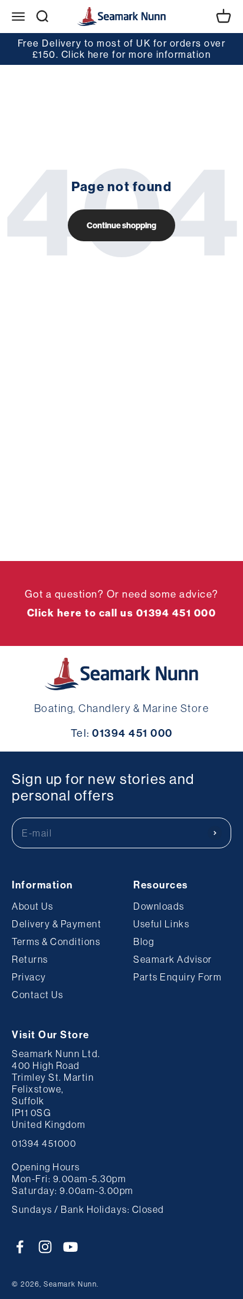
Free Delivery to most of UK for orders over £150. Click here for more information (122, 48)
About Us (32, 906)
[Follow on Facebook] (20, 1247)
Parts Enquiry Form (177, 977)
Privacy (29, 977)
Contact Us (37, 995)
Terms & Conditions (56, 941)
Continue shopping (121, 225)
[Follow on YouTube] (70, 1247)
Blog (143, 941)
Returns (30, 959)
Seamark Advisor (172, 959)
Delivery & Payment (56, 924)
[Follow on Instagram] (45, 1247)
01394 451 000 (132, 733)
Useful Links (161, 924)
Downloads (159, 906)
